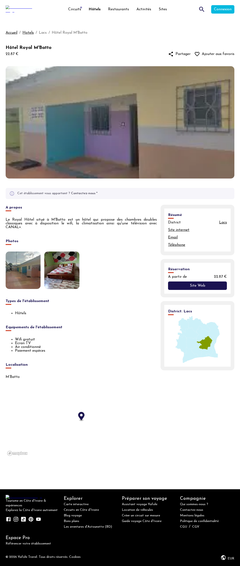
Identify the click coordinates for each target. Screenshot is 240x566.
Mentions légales (192, 515)
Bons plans (71, 521)
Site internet (178, 230)
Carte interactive (76, 504)
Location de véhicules (137, 510)
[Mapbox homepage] (17, 453)
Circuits (74, 9)
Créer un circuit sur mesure (141, 515)
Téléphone (176, 245)
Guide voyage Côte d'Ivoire (141, 521)
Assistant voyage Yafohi (139, 504)
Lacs (223, 222)
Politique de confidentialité (199, 521)
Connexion (223, 9)
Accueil (11, 33)
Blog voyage (73, 515)
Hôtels (95, 9)
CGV (195, 527)
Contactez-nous (83, 193)
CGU (183, 527)
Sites (163, 9)
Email (173, 237)
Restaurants (118, 9)
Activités (143, 9)
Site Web (197, 286)
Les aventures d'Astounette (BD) (88, 527)
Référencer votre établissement (28, 543)
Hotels (28, 33)
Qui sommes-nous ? (194, 504)
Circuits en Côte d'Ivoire (81, 510)
